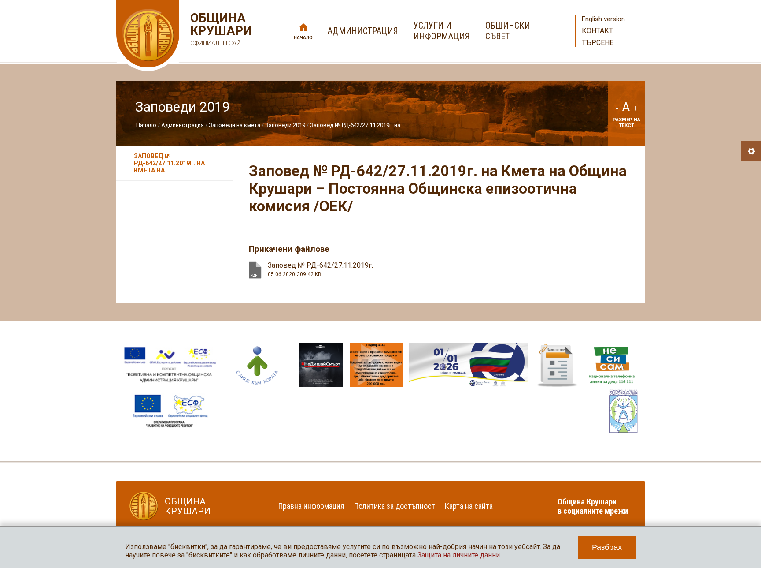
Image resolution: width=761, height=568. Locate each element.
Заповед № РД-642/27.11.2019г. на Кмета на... (169, 163)
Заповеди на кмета (234, 125)
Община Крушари (220, 29)
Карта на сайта (469, 506)
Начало (303, 37)
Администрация (182, 125)
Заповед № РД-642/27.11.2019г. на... (357, 125)
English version (603, 19)
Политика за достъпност (394, 506)
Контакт (597, 30)
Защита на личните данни (458, 555)
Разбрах (607, 547)
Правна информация (311, 506)
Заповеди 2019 (285, 125)
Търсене (597, 42)
